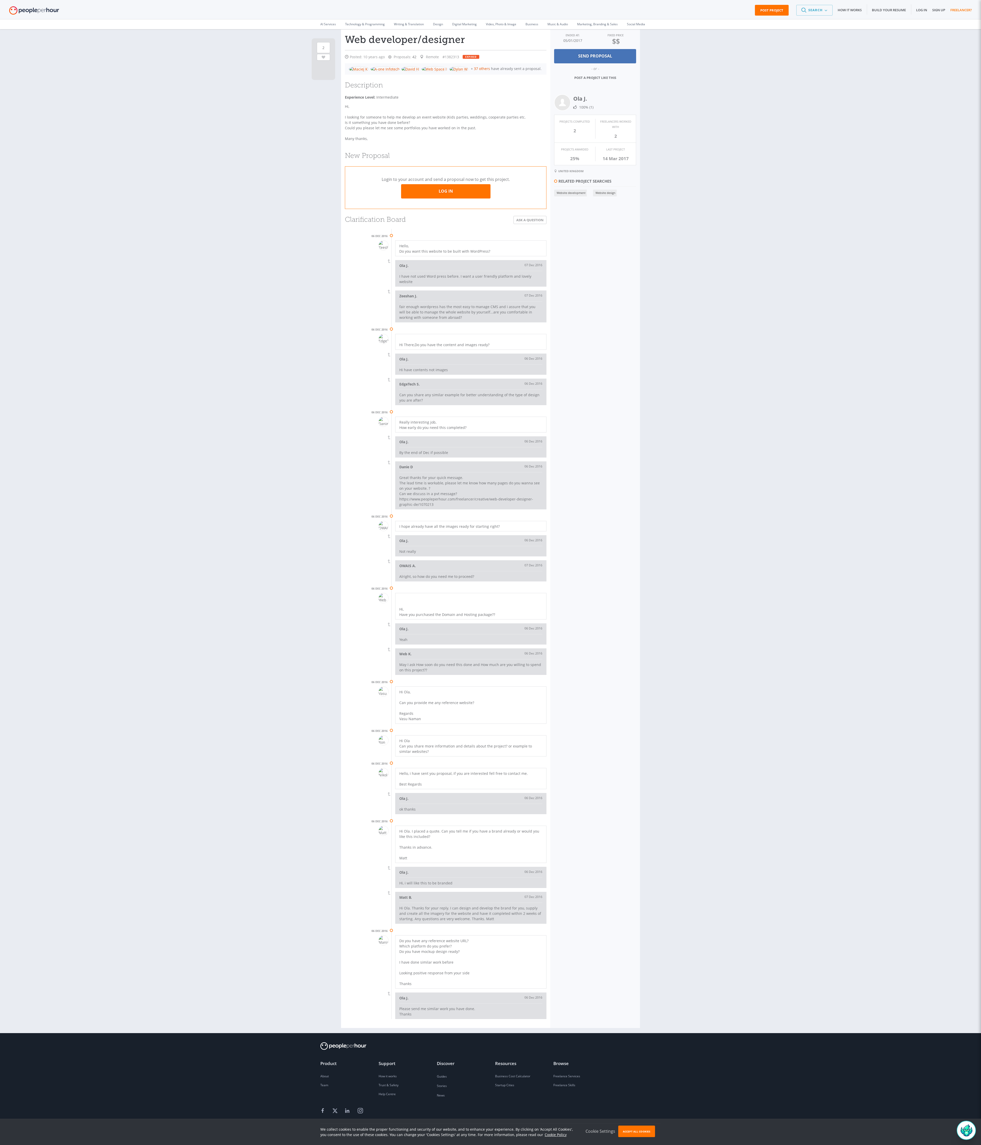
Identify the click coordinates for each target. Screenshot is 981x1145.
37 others (482, 68)
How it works (850, 10)
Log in (921, 10)
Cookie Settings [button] (600, 1131)
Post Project (771, 10)
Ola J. (580, 98)
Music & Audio (557, 24)
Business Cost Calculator (512, 1076)
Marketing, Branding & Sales (597, 24)
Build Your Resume (889, 10)
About (324, 1076)
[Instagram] (360, 1111)
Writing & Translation (409, 24)
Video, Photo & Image (501, 24)
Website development (571, 193)
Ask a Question (530, 220)
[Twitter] (336, 1111)
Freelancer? (961, 10)
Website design (605, 193)
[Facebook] (323, 1111)
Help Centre (387, 1094)
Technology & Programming (365, 24)
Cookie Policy (556, 1134)
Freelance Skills (564, 1085)
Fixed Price (616, 35)
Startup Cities (504, 1085)
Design (438, 24)
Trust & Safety (389, 1085)
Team (324, 1085)
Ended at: (573, 35)
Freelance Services (566, 1076)
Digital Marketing (464, 24)
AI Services (328, 24)
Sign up (938, 10)
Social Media (636, 24)
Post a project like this (595, 77)
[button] (814, 10)
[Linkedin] (348, 1111)
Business (531, 24)
